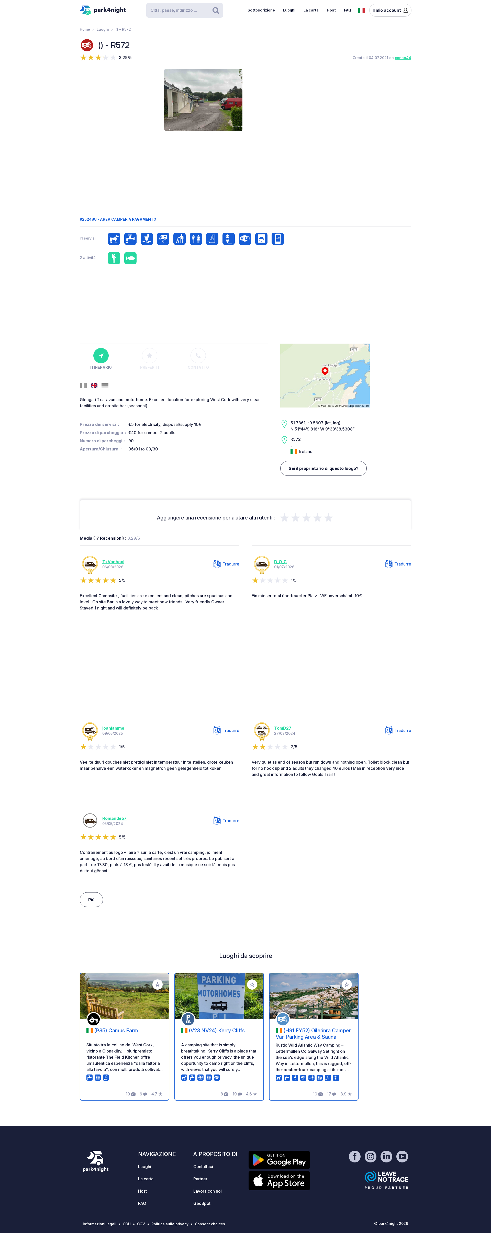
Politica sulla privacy (169, 1224)
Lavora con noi (207, 1191)
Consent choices (210, 1224)
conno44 (403, 57)
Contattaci (203, 1166)
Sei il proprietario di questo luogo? (323, 468)
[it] (361, 10)
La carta (311, 10)
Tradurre (230, 564)
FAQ (347, 10)
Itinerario (101, 367)
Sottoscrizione (261, 10)
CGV (141, 1224)
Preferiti (149, 367)
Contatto (198, 367)
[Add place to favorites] (157, 984)
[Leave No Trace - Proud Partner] (386, 1180)
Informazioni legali (99, 1224)
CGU (127, 1224)
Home (85, 29)
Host (331, 10)
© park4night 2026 (391, 1223)
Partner (200, 1178)
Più (91, 899)
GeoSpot (201, 1203)
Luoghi (289, 10)
